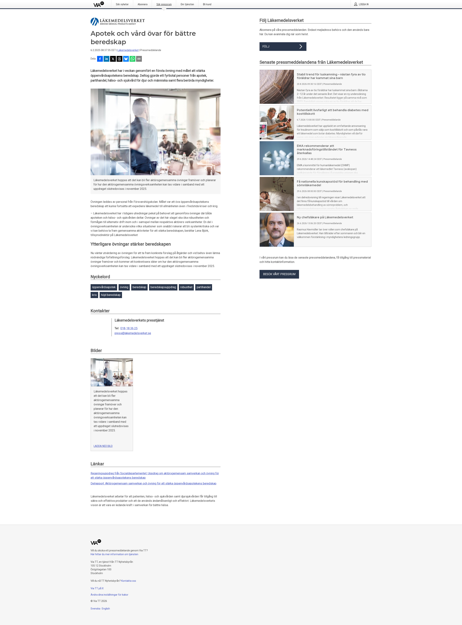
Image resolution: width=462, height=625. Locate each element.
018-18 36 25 (129, 328)
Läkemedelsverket (128, 50)
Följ (265, 46)
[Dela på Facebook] (100, 59)
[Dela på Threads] (119, 59)
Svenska (95, 608)
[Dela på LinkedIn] (106, 59)
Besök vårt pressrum (279, 274)
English (106, 608)
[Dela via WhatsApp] (132, 59)
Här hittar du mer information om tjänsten (114, 554)
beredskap (139, 287)
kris (94, 295)
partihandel (204, 287)
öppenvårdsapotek (104, 287)
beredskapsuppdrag (163, 287)
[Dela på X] (113, 59)
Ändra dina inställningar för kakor (109, 594)
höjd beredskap (111, 295)
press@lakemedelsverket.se (133, 333)
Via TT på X (97, 588)
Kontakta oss (128, 580)
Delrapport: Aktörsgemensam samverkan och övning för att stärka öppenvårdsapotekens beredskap (153, 483)
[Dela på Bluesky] (126, 59)
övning (124, 287)
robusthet (186, 287)
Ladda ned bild (103, 446)
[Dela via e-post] (139, 59)
